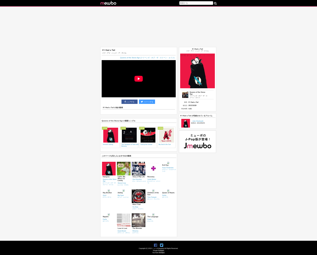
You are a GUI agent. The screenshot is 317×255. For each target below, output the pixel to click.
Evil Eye (165, 165)
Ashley (120, 193)
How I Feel (136, 204)
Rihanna (135, 231)
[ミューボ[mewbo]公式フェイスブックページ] (155, 245)
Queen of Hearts (168, 193)
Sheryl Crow (123, 184)
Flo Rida (137, 208)
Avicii (107, 196)
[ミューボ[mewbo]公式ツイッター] (161, 245)
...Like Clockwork (197, 121)
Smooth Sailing (108, 144)
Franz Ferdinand (169, 169)
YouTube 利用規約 (158, 253)
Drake (150, 220)
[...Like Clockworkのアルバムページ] (185, 127)
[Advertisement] (158, 26)
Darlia (165, 196)
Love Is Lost (122, 228)
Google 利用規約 (158, 250)
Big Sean (123, 196)
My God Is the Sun (165, 144)
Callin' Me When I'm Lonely (121, 178)
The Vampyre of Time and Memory (130, 145)
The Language (152, 217)
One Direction (139, 180)
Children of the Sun (153, 193)
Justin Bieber (153, 181)
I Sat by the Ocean (146, 144)
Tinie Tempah (153, 198)
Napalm (106, 217)
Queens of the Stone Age (110, 182)
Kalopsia (106, 177)
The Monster (137, 228)
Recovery (150, 177)
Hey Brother (107, 193)
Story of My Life (138, 177)
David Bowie (124, 231)
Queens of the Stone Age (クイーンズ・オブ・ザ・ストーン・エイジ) (147, 58)
